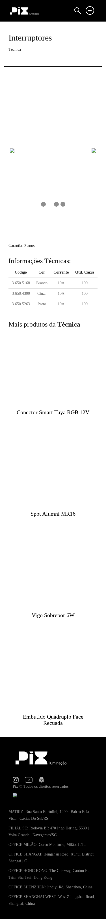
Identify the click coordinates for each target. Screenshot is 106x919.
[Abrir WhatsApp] (91, 904)
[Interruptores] (53, 149)
